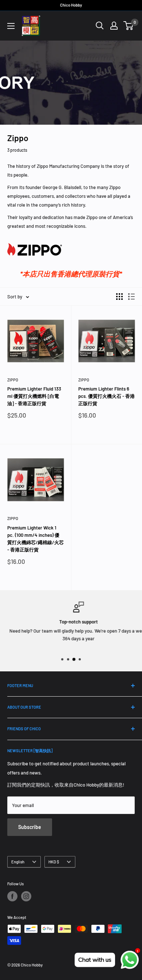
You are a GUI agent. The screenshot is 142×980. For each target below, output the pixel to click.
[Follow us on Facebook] (12, 896)
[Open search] (100, 26)
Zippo (12, 379)
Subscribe (29, 827)
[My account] (114, 26)
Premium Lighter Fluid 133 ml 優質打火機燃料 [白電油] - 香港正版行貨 (34, 396)
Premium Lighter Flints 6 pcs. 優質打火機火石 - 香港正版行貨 (106, 396)
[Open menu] (11, 26)
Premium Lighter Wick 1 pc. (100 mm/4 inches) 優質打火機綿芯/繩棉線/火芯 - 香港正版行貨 (35, 539)
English (17, 861)
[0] (128, 25)
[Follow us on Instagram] (26, 896)
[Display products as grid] (119, 296)
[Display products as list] (131, 296)
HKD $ (53, 861)
